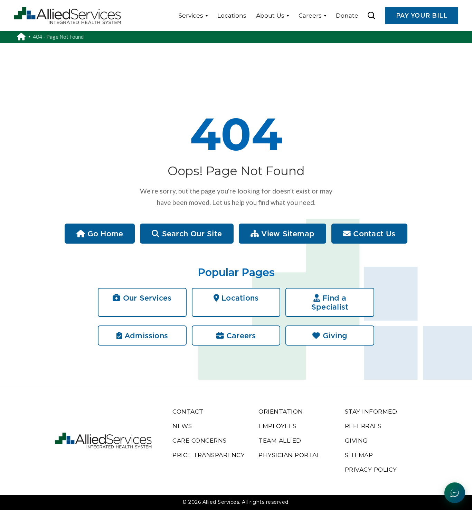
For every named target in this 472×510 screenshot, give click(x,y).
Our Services (146, 298)
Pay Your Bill (421, 15)
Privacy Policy (371, 469)
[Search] (371, 15)
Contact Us (373, 233)
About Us (270, 15)
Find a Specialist (329, 302)
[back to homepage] (25, 37)
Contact (188, 411)
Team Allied (279, 440)
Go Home (104, 233)
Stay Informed (371, 411)
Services (191, 15)
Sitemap (359, 455)
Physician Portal (289, 455)
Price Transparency (208, 455)
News (182, 425)
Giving (334, 335)
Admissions (145, 335)
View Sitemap (286, 233)
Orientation (280, 411)
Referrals (363, 425)
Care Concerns (199, 440)
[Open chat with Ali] (454, 492)
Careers (310, 15)
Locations (231, 15)
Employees (277, 425)
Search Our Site (191, 233)
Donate (347, 15)
